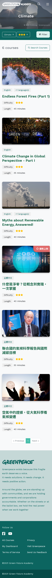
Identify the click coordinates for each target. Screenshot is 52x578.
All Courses (8, 540)
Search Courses (38, 47)
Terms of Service (11, 552)
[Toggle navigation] (47, 4)
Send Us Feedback (37, 552)
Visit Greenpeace (36, 546)
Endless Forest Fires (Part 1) (26, 96)
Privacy (31, 540)
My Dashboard (10, 546)
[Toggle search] (39, 4)
